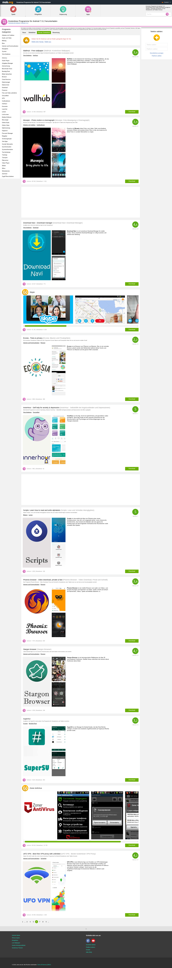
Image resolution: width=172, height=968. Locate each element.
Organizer (5, 130)
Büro (3, 43)
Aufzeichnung (6, 66)
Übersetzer (5, 160)
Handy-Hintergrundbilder (18, 945)
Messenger (5, 120)
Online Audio (5, 122)
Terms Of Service (41, 964)
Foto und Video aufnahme (9, 93)
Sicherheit (43, 858)
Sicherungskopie (7, 138)
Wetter (4, 165)
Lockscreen (5, 114)
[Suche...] (167, 14)
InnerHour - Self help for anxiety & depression (41, 408)
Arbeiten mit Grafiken (8, 35)
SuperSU (26, 719)
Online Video (5, 125)
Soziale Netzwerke (7, 144)
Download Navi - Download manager (37, 223)
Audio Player (5, 60)
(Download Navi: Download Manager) (67, 223)
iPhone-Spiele (16, 938)
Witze (3, 168)
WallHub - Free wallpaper (33, 51)
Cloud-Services (6, 79)
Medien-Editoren (6, 117)
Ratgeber (4, 136)
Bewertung (56, 32)
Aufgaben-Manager (7, 63)
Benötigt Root (6, 71)
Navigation (5, 48)
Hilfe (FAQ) (89, 952)
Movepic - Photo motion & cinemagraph (39, 120)
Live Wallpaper (16, 943)
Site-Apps (5, 141)
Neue (24, 32)
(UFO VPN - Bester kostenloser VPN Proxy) (78, 854)
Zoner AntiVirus (36, 788)
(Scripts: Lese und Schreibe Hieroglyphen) (77, 510)
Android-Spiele (16, 935)
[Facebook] (88, 942)
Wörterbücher (6, 171)
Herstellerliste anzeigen (156, 53)
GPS (3, 98)
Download (5, 87)
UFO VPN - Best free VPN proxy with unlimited (41, 854)
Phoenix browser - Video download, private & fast (42, 580)
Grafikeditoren (6, 101)
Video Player (5, 163)
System (4, 51)
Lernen (4, 112)
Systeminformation (7, 149)
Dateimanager (6, 82)
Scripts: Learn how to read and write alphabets (41, 510)
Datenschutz (5, 85)
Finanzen (4, 90)
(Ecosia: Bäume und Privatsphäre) (56, 338)
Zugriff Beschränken (8, 176)
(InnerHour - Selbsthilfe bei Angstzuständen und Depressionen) (84, 408)
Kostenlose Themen (17, 948)
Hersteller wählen (91, 944)
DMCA (49, 964)
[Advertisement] (10, 212)
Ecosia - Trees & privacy (33, 338)
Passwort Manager (7, 133)
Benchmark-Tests (7, 68)
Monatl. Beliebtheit (44, 32)
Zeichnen (4, 173)
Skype (32, 292)
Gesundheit (5, 95)
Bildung (4, 40)
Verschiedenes (6, 54)
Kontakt (88, 949)
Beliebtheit (32, 32)
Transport (4, 157)
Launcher (4, 109)
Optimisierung (6, 128)
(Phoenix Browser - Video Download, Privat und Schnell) (85, 580)
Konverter (5, 106)
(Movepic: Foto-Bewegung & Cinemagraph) (72, 120)
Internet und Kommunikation (10, 46)
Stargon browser (29, 649)
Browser (4, 77)
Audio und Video (6, 38)
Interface (4, 103)
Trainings (4, 155)
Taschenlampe (6, 152)
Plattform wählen (156, 55)
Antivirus (4, 58)
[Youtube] (93, 942)
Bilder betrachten (7, 74)
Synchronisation (6, 147)
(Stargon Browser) (43, 649)
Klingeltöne (15, 940)
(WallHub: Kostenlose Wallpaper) (56, 51)
